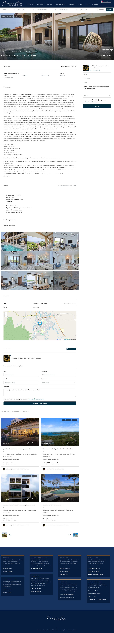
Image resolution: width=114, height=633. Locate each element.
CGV (89, 596)
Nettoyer (101, 9)
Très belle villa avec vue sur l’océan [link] (52, 505)
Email (5, 379)
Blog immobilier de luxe (93, 571)
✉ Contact (95, 4)
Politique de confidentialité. (36, 399)
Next (69, 535)
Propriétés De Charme (36, 568)
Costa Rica (28, 420)
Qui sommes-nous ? (7, 568)
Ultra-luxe (49, 4)
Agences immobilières (65, 568)
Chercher (109, 9)
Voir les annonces (71, 348)
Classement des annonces (94, 593)
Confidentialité (91, 599)
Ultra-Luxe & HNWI (7, 592)
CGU (95, 596)
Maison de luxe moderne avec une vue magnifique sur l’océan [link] (19, 505)
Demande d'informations (40, 403)
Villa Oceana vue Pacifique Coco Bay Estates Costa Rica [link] (58, 449)
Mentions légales (102, 599)
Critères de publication (93, 591)
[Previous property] (4, 534)
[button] (57, 36)
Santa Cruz (34, 420)
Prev (10, 535)
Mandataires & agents (65, 571)
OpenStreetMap (66, 339)
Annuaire (81, 4)
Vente (24, 420)
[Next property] (75, 535)
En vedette (40, 4)
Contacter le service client (94, 568)
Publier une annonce (36, 588)
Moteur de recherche (8, 571)
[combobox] (8, 9)
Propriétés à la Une (7, 589)
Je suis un (44, 379)
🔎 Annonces (29, 4)
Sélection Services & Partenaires (95, 574)
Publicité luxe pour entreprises (67, 594)
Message (6, 386)
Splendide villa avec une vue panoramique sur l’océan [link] (17, 449)
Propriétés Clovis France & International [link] (55, 469)
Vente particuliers (60, 4)
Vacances (71, 4)
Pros (87, 4)
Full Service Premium (36, 591)
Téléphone (44, 371)
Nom (5, 371)
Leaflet (59, 339)
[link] (20, 432)
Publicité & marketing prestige (67, 597)
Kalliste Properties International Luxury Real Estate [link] (17, 469)
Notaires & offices (64, 574)
